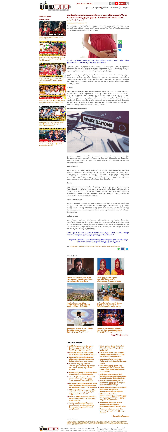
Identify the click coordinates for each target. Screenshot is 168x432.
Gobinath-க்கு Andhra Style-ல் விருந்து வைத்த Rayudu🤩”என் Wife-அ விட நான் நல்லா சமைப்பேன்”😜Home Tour (51, 124)
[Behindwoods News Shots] (55, 6)
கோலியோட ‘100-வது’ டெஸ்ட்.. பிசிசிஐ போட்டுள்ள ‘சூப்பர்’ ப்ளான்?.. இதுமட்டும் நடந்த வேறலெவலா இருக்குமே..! (80, 331)
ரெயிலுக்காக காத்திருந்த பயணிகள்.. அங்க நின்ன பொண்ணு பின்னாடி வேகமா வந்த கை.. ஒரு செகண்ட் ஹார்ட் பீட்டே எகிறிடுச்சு (83, 385)
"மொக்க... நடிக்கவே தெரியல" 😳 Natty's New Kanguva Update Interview (51, 145)
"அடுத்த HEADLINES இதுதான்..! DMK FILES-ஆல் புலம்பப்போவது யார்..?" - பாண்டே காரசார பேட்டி (51, 80)
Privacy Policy (81, 430)
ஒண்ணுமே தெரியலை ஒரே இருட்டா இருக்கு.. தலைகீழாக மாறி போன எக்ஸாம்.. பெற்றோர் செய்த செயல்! (109, 305)
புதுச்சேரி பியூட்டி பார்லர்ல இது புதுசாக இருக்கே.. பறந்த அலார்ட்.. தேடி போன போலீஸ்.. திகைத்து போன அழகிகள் (81, 348)
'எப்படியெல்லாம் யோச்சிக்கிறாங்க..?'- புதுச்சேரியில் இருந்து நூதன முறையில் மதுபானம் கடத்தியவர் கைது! (112, 383)
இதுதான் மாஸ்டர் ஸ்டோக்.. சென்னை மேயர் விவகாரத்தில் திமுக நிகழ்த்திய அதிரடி (83, 373)
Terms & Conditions (90, 430)
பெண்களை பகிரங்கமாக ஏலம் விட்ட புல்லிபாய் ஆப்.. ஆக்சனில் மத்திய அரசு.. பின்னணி (112, 411)
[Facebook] (110, 3)
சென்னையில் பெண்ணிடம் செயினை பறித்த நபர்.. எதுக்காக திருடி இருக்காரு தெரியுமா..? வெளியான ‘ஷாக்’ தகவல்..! (81, 359)
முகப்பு (69, 20)
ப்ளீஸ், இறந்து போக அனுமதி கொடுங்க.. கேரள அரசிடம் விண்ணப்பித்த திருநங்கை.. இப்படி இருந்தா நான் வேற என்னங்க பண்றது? (109, 281)
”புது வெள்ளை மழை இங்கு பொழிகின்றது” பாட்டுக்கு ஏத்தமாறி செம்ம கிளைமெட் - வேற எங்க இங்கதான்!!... (78, 306)
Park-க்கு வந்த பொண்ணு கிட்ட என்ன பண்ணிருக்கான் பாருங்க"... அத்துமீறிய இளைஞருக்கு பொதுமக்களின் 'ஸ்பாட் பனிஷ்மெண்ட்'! (81, 406)
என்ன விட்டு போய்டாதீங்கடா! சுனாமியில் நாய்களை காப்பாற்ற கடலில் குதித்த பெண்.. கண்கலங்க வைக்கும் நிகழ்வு (82, 379)
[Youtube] (116, 3)
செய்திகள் (75, 20)
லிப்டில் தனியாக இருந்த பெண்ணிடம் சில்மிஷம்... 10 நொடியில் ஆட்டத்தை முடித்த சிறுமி (112, 348)
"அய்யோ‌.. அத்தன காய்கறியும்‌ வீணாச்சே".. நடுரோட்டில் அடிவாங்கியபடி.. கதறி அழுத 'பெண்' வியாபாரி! (82, 398)
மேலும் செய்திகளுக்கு (119, 335)
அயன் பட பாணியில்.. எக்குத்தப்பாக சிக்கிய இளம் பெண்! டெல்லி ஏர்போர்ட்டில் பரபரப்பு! (113, 361)
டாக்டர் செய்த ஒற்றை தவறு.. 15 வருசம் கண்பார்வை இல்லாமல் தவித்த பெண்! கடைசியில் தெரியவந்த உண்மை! (112, 354)
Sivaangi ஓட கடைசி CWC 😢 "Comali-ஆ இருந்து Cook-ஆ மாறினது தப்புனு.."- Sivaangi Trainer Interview (52, 102)
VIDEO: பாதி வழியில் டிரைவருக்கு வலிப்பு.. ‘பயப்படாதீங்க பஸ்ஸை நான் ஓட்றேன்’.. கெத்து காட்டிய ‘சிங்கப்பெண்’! (82, 392)
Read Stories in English (84, 3)
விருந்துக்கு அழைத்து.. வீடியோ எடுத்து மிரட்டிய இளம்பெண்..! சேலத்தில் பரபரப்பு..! (82, 353)
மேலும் (125, 7)
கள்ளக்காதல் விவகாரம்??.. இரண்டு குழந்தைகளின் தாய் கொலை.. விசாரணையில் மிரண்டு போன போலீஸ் (112, 404)
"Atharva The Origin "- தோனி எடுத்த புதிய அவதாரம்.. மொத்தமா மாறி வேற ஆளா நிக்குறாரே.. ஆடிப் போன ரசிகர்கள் (79, 280)
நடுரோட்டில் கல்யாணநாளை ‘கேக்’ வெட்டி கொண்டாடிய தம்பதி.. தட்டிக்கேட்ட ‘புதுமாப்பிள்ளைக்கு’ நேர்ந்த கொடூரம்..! (113, 376)
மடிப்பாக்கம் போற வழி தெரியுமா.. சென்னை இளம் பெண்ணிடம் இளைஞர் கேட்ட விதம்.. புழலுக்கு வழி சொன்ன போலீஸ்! (81, 367)
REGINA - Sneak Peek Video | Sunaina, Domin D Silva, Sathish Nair (51, 38)
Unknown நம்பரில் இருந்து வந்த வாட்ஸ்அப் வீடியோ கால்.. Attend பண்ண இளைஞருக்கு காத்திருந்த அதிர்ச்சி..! (113, 389)
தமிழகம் (81, 20)
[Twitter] (113, 3)
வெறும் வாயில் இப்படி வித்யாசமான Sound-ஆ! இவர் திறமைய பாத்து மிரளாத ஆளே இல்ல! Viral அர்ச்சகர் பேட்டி (52, 59)
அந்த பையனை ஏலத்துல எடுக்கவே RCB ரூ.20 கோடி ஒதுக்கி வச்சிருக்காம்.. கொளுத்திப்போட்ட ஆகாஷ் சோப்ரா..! (109, 330)
